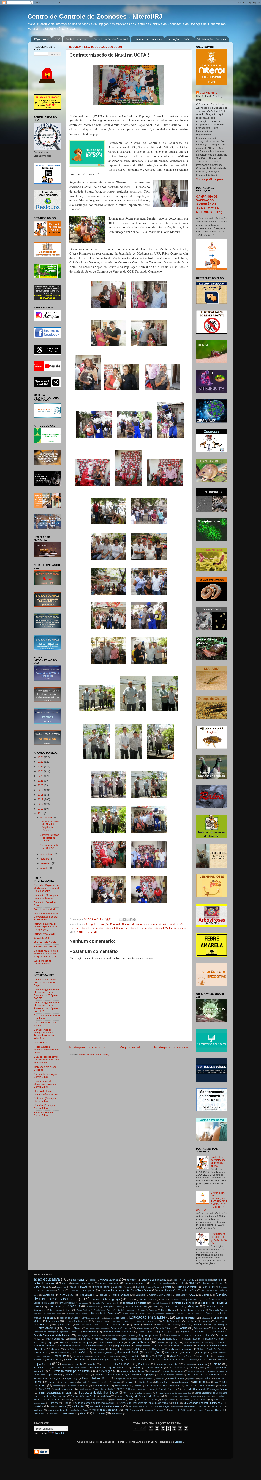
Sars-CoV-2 (44, 1389)
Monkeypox (188, 1352)
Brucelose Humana (45, 1290)
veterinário (188, 1406)
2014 (41, 813)
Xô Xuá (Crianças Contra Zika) (43, 1114)
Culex (118, 1307)
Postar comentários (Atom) (94, 1054)
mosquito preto (98, 1356)
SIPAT (67, 1399)
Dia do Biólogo (168, 1310)
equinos (140, 1321)
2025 (41, 762)
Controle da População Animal (111, 39)
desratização (56, 1310)
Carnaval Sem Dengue (160, 1295)
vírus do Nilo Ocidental (179, 1410)
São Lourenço (207, 1385)
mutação (124, 1356)
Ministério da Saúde (45, 942)
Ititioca (63, 1342)
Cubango (107, 1306)
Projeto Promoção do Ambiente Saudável (134, 1378)
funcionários (89, 1331)
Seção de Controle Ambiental (163, 1389)
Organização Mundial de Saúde (128, 1359)
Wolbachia (68, 1413)
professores (55, 1375)
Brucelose (223, 1287)
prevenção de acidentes (132, 1371)
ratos (52, 1382)
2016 (41, 804)
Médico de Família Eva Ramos (210, 1349)
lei (185, 1342)
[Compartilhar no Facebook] (131, 919)
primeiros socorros (196, 1371)
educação (120, 1318)
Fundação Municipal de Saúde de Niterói (47, 896)
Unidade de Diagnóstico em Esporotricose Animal (143, 1403)
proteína (191, 1378)
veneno (176, 1406)
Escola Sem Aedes (171, 1321)
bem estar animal (187, 1287)
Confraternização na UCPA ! (49, 846)
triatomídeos (219, 1400)
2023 (41, 771)
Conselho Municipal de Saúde (106, 1303)
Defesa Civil (179, 1307)
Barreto (167, 1287)
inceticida (73, 1339)
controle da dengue (183, 1303)
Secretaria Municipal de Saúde (98, 1392)
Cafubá (61, 1290)
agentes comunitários (154, 1279)
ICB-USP (223, 1335)
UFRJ (65, 1403)
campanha (89, 1290)
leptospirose (123, 1345)
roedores (199, 1381)
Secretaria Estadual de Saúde (56, 1392)
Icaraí (209, 1335)
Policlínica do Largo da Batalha (108, 1367)
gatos (161, 1331)
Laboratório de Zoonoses (148, 39)
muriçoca (113, 1356)
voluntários (53, 1414)
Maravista (55, 1349)
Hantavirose (111, 1335)
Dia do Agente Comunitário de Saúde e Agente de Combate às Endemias (125, 1310)
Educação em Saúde (179, 39)
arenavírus (61, 1287)
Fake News (185, 1325)
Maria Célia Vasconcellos (75, 1349)
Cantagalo (48, 1295)
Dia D (69, 1310)
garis (150, 1331)
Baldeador (118, 1287)
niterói (179, 924)
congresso (83, 1303)
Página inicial (41, 39)
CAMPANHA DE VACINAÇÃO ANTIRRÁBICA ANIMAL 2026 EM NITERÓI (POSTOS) (209, 204)
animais (65, 1283)
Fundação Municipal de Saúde (118, 1331)
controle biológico (160, 1303)
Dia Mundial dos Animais (162, 1313)
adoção (93, 1280)
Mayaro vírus (158, 1349)
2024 (41, 766)
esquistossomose (63, 1324)
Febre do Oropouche (121, 1328)
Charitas (95, 1299)
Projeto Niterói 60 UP (96, 1378)
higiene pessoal (149, 1335)
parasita (79, 1364)
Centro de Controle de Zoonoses (128, 924)
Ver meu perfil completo (209, 179)
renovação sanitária (99, 1382)
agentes (131, 1279)
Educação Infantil (185, 1317)
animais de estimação (83, 1283)
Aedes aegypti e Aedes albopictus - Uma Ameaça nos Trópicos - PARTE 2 (47, 1007)
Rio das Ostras (146, 1382)
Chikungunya (111, 1299)
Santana (137, 1386)
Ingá (147, 1339)
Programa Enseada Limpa (77, 1375)
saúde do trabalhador (104, 1389)
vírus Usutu (198, 1410)
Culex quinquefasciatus (136, 1306)
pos (201, 1368)
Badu (83, 1286)
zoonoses (117, 1413)
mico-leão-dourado (61, 1352)
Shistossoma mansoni (177, 1396)
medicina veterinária (179, 1349)
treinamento (201, 1399)
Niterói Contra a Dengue (181, 1356)
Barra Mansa (153, 1287)
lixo (165, 1346)
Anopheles (180, 1283)
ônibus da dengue (100, 1359)
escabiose (153, 1321)
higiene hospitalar (127, 1335)
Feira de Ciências (165, 1328)
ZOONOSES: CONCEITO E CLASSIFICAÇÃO (219, 1238)
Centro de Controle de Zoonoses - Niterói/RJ (95, 16)
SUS (131, 1400)
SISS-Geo (78, 1400)
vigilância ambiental (57, 1410)
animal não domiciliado (162, 1283)
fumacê (75, 1332)
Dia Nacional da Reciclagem (189, 1313)
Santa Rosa (121, 1385)
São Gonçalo (190, 1386)
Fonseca (217, 1328)
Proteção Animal (176, 1378)
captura (103, 1295)
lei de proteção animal (200, 1343)
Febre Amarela (46, 1328)
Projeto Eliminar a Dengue (47, 1378)
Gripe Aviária (217, 1331)
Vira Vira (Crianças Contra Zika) (44, 1107)
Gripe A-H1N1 (200, 1331)
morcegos (203, 1352)
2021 (41, 780)
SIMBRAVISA (207, 1396)
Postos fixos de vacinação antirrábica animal (218, 1161)
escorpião (206, 1321)
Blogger (179, 1442)
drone (109, 1318)
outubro (45, 858)
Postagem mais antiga (171, 1047)
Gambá (141, 1332)
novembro (46, 854)
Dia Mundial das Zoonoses (104, 1313)
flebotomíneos (201, 1328)
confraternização (157, 924)
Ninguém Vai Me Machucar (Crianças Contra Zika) (45, 1084)
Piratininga (40, 1367)
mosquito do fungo (81, 1356)
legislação (174, 1342)
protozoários (205, 1378)
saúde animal (85, 1389)
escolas (190, 1321)
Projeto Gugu (71, 1378)
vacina (62, 1406)
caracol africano (120, 1295)
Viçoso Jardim (217, 1406)
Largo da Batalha (138, 1342)
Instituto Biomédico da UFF (167, 1339)
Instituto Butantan (192, 1339)
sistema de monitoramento (97, 1400)
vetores (202, 1406)
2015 (41, 808)
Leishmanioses (94, 1345)
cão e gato (90, 924)
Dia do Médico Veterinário (192, 1310)
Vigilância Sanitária (175, 928)
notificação (38, 1360)
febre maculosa (144, 1328)
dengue (193, 1306)
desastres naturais (215, 1306)
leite (111, 1346)
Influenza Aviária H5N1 (105, 1339)
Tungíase (53, 1403)
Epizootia (129, 1321)
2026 (41, 757)
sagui (216, 1382)
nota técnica (204, 1356)
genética (172, 1332)
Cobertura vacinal (147, 1299)
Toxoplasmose (167, 1400)
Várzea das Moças (160, 1406)
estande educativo (116, 1324)
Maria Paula (97, 1349)
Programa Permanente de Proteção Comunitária (118, 1375)
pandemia (66, 1364)
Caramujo (140, 1295)
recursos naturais (69, 1382)
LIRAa (157, 1346)
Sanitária (84, 1386)
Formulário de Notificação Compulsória (51, 1332)
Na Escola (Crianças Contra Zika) (45, 1075)
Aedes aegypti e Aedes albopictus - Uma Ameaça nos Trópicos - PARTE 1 (47, 994)
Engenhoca (52, 1321)
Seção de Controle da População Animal (92, 928)
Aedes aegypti (109, 1279)
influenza (85, 1339)
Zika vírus (99, 1413)
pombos (136, 1367)
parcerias (91, 1364)
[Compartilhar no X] (127, 919)
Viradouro (149, 1410)
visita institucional (215, 1410)
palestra (44, 1363)
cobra (163, 1299)
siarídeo (194, 1396)
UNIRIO (175, 1403)
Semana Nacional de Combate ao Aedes (173, 1393)
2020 (41, 785)
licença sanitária (143, 1346)
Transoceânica (183, 1400)
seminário (105, 1396)
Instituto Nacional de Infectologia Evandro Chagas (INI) (45, 926)
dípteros (208, 1313)
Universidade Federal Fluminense (202, 1403)
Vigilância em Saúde (79, 1410)
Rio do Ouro (162, 1382)
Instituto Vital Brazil (44, 933)
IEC (39, 1339)
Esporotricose (41, 1042)
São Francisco (171, 1385)
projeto (150, 1374)
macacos (175, 1346)
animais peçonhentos (108, 1283)
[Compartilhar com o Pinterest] (134, 919)
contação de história (134, 1303)
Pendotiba (143, 1364)
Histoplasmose (173, 1335)
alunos (218, 1279)
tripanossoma (39, 1403)
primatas (152, 1371)
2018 (41, 794)
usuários (38, 1406)
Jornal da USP (42, 938)
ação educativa (47, 1279)
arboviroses (41, 1286)
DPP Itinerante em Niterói (93, 1318)
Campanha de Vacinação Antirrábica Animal (126, 1290)
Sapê (224, 1385)
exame (149, 1324)
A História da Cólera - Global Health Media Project (46, 982)
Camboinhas (74, 1290)
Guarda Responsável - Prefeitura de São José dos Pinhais (46, 1059)
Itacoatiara (38, 1343)
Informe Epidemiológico (131, 1339)
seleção (149, 1393)
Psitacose (220, 1378)
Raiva (37, 1381)
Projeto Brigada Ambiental (172, 1375)
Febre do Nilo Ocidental (96, 1328)
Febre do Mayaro (72, 1328)
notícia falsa (219, 1356)
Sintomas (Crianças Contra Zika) (45, 1099)
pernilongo (188, 1364)
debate (167, 1307)
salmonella (57, 1386)
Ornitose (193, 1360)
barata (129, 1287)
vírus (160, 1410)
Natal (172, 924)
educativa (206, 1318)
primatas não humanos (172, 1371)
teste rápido (142, 1399)
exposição (172, 1325)
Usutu (52, 1406)
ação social (77, 1279)
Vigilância (38, 1410)
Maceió (188, 1345)
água (191, 1280)
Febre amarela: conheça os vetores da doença (46, 1050)
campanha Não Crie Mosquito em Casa (176, 1290)
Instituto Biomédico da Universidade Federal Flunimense (46, 916)
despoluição (40, 1310)
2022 (41, 776)
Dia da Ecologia (83, 1310)
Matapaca (140, 1349)
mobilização (152, 1352)
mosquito (60, 1356)
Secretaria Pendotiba (133, 1393)
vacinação (78, 1406)
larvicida (161, 1343)
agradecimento (178, 1280)
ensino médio (101, 1321)
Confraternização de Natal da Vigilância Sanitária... (49, 826)
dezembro (46, 817)
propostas (160, 1378)
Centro (206, 1295)
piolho (217, 1364)
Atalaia (73, 1287)
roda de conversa (181, 1382)
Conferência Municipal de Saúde (184, 1299)
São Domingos (152, 1386)
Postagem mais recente (87, 1047)
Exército (160, 1325)
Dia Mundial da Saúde (52, 1313)
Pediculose (122, 1364)
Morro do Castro (44, 1356)
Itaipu (50, 1342)
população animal (177, 1368)
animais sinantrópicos (135, 1283)
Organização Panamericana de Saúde (166, 1359)
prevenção (105, 1371)
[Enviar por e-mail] (121, 919)
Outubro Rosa (207, 1359)
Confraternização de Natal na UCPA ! (49, 838)
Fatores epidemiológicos (216, 1325)
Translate (60, 1433)
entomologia (116, 1321)
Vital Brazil (39, 1413)
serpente (118, 1396)
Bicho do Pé (209, 1287)
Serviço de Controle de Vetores (144, 1396)
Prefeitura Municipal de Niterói (70, 1371)
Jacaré (73, 1342)
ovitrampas (222, 1360)
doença (49, 1317)
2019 (41, 790)
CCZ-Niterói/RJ (209, 93)
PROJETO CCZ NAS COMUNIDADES (205, 1375)
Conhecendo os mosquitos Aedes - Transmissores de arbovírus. (44, 1034)
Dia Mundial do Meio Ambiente (135, 1313)
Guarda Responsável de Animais (52, 1335)
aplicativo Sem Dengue (212, 1283)
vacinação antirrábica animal (106, 1406)
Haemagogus (82, 1335)
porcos (192, 1367)
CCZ (57, 39)
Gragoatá (184, 1331)
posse (209, 1368)
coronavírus (54, 1306)
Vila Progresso (132, 1410)
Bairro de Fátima (101, 1287)
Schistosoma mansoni (135, 1389)
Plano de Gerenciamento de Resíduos (69, 1368)
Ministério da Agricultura (103, 1352)
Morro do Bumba (220, 1352)
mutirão (136, 1356)
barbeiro (140, 1287)
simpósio (220, 1396)
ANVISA (193, 1283)
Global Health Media (45, 909)
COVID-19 (74, 1306)
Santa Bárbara (100, 1385)
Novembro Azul (54, 1359)
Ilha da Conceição (55, 1339)
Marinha (114, 1349)
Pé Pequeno (105, 1364)
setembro (46, 863)
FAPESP (198, 1324)
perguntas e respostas (167, 1364)
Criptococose (93, 1307)
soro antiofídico (118, 1400)
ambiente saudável (44, 1283)
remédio (83, 1382)
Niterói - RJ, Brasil (87, 931)
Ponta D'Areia (155, 1367)
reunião (129, 1382)
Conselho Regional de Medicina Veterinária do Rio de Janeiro (47, 888)
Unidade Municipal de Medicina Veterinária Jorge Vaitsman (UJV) (46, 954)
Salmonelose (70, 1386)
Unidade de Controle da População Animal (140, 928)
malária (201, 1346)
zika (82, 1413)
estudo (136, 1324)
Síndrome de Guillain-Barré (47, 1399)
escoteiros (219, 1321)
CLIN (131, 1299)
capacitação (87, 1295)
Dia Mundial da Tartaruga (76, 1313)
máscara (126, 1349)
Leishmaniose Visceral (71, 1346)
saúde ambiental (63, 1389)
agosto (44, 868)
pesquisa (202, 1364)
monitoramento (172, 1352)
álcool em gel (205, 1280)
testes (154, 1399)
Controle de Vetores (77, 39)
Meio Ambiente (41, 1352)
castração (103, 924)
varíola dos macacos (138, 1406)
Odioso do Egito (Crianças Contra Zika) (46, 1092)
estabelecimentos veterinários (89, 1325)
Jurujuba (87, 1342)
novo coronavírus (75, 1359)
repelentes (116, 1382)
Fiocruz (182, 1328)
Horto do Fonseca (192, 1335)
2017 (41, 799)
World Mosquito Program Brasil (42, 962)
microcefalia (79, 1352)
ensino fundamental (77, 1321)
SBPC (119, 1389)
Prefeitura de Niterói (45, 946)
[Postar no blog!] (124, 919)
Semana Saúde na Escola (83, 1396)
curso (154, 1306)
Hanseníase (97, 1335)
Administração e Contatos (211, 39)
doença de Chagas (69, 1318)
